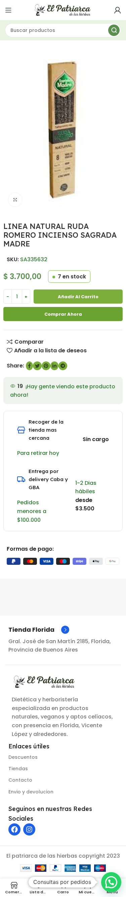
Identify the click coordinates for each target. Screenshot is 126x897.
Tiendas (18, 768)
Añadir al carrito (78, 297)
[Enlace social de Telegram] (62, 365)
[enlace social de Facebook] (29, 365)
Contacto (20, 780)
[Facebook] (14, 829)
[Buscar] (114, 30)
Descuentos (23, 757)
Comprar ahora (63, 314)
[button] (111, 882)
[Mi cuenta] (117, 10)
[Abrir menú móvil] (8, 10)
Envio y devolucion (30, 791)
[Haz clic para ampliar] (15, 199)
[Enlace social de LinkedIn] (54, 365)
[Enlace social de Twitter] (37, 365)
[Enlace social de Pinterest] (46, 365)
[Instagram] (29, 829)
